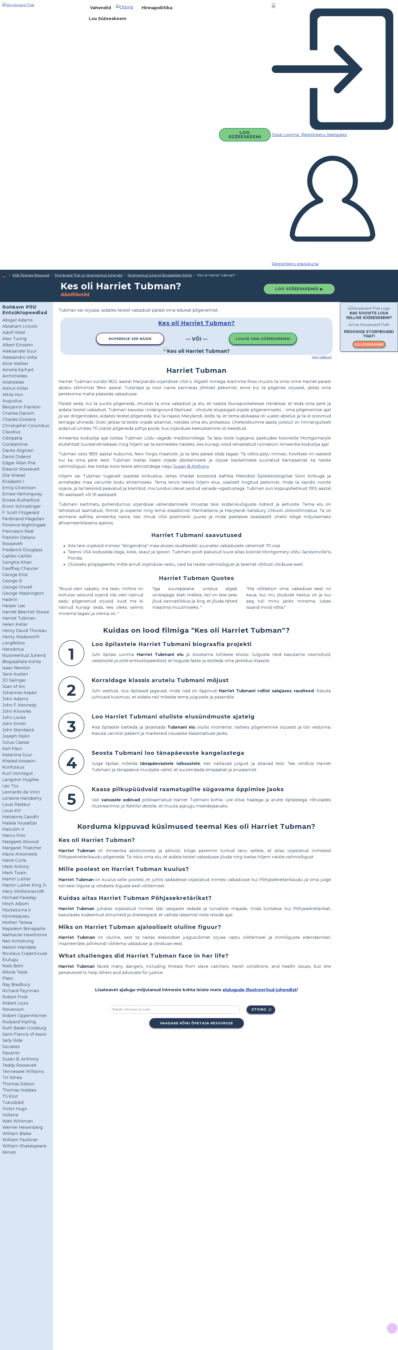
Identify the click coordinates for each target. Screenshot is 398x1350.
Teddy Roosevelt (19, 1065)
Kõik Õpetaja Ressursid (30, 275)
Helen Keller (15, 624)
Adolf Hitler (14, 332)
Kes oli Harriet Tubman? (196, 323)
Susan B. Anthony (20, 1059)
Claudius (11, 431)
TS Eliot (10, 1096)
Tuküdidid (13, 1102)
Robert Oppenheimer (24, 1015)
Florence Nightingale (24, 525)
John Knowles (16, 711)
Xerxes (9, 1152)
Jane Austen (15, 674)
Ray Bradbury (16, 984)
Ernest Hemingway (22, 494)
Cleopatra (12, 438)
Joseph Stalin (16, 736)
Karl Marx (12, 748)
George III (12, 580)
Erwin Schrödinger (21, 506)
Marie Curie (14, 860)
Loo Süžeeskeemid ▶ (299, 289)
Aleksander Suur (19, 351)
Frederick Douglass (22, 549)
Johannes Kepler (19, 692)
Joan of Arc (13, 686)
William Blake (16, 1133)
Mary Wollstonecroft (23, 891)
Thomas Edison (18, 1083)
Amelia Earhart (18, 369)
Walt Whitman (17, 1121)
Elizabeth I (13, 481)
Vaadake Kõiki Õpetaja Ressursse (196, 1023)
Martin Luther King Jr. (24, 885)
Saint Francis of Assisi (24, 1034)
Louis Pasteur (16, 804)
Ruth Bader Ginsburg (24, 1028)
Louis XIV (11, 810)
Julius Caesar (16, 742)
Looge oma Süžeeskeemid (263, 339)
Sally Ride (12, 1040)
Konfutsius (13, 767)
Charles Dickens (19, 419)
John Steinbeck (18, 729)
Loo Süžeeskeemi (244, 134)
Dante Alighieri (18, 450)
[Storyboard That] (18, 5)
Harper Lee (13, 605)
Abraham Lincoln (20, 326)
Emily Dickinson (19, 487)
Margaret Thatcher (21, 847)
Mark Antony (15, 866)
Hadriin (10, 599)
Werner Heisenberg (22, 1127)
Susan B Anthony (191, 466)
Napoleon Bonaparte (23, 928)
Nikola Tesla (14, 972)
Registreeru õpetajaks (323, 134)
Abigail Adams (17, 320)
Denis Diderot (16, 456)
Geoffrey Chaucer (20, 568)
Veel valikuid (321, 357)
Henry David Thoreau (24, 630)
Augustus (12, 400)
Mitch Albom (15, 903)
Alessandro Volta (19, 357)
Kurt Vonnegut (17, 773)
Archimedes (14, 376)
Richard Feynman (20, 990)
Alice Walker (15, 363)
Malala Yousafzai (19, 823)
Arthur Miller (15, 388)
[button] (126, 7)
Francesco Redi (18, 531)
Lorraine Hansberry (22, 798)
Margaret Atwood (20, 841)
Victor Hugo (14, 1108)
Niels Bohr (12, 965)
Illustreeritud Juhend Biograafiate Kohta (160, 275)
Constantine (15, 444)
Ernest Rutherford (20, 500)
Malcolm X (13, 829)
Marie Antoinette (19, 854)
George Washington (23, 593)
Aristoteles (13, 382)
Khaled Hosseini (19, 761)
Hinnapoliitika (157, 7)
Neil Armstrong (18, 941)
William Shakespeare (24, 1146)
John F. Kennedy (19, 705)
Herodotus (13, 649)
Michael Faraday (19, 897)
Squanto (11, 1052)
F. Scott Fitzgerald (20, 512)
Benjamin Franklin (21, 407)
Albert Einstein (17, 345)
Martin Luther (16, 879)
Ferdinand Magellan (23, 518)
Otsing (258, 1009)
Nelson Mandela (19, 947)
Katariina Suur (17, 754)
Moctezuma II (16, 910)
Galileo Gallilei (17, 556)
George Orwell (17, 587)
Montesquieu (16, 916)
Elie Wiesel (13, 475)
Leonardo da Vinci (21, 792)
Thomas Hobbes (19, 1090)
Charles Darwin (18, 413)
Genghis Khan (17, 562)
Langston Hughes (20, 779)
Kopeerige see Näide (130, 339)
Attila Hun (12, 394)
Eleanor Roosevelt (21, 469)
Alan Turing (14, 338)
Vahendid (100, 7)
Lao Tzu (10, 785)
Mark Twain (14, 872)
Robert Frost (15, 997)
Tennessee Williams (23, 1071)
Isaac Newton (16, 667)
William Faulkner (20, 1139)
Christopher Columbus (25, 425)
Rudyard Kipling (19, 1021)
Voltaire (10, 1114)
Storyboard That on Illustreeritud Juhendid (88, 275)
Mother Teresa (17, 922)
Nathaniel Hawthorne (24, 934)
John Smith (14, 723)
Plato (7, 978)
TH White (12, 1077)
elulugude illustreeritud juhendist (259, 989)
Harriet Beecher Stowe (25, 612)
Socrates (11, 1046)
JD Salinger (14, 680)
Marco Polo (14, 835)
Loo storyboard (368, 344)
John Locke (14, 717)
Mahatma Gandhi (20, 816)
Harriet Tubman (19, 618)
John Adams (15, 698)
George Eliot (15, 574)
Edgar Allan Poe (19, 462)
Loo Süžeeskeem (107, 18)
